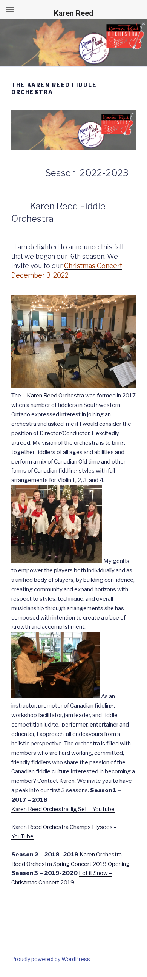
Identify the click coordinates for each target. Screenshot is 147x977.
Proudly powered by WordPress (50, 959)
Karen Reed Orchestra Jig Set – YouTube (63, 809)
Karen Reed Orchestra (54, 395)
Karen (67, 781)
